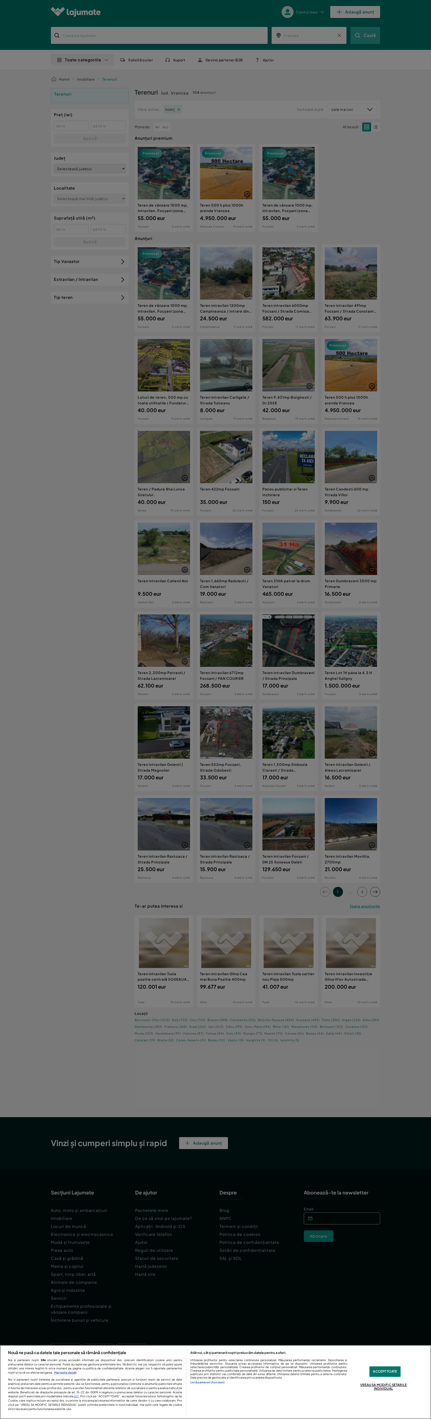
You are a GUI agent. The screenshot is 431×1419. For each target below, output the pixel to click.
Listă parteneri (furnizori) (207, 1382)
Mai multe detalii (65, 1372)
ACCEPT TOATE (385, 1371)
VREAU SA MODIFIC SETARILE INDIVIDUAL (383, 1387)
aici (76, 1396)
